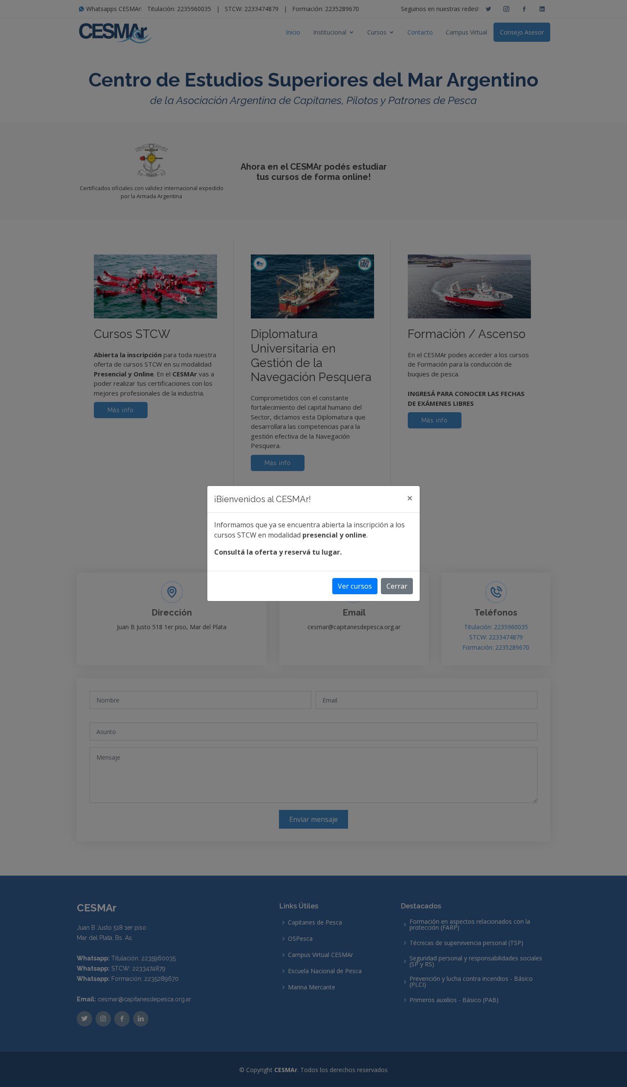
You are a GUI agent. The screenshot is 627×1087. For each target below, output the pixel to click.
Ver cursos (355, 586)
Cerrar (396, 586)
